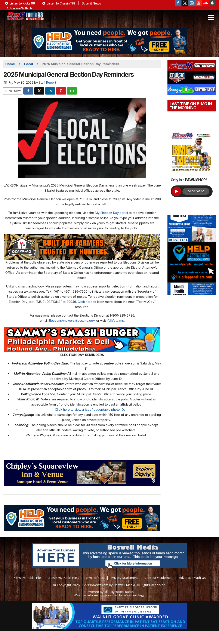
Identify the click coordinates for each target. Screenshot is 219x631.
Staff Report (47, 82)
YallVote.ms (115, 320)
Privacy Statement (124, 577)
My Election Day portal (111, 213)
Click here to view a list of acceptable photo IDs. (90, 409)
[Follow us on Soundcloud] (205, 3)
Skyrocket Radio (121, 592)
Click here (85, 302)
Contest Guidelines (158, 577)
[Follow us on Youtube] (198, 3)
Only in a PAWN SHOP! (189, 180)
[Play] (176, 191)
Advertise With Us (19, 8)
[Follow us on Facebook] (178, 3)
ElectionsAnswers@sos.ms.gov (71, 320)
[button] (211, 17)
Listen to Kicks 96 (22, 3)
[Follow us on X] (185, 3)
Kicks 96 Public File (27, 577)
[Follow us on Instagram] (191, 3)
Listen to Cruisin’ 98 (60, 3)
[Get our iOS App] (212, 3)
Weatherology (134, 595)
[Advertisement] (109, 41)
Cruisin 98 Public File (62, 577)
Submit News (91, 3)
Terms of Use (94, 577)
